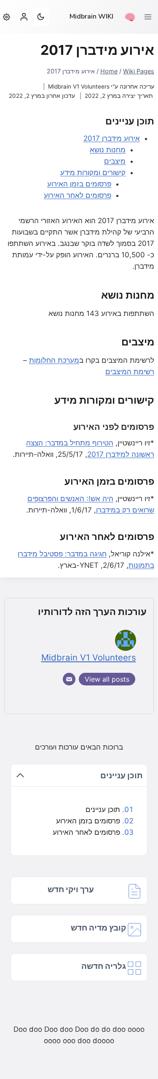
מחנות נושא (108, 150)
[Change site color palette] (40, 17)
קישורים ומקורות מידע (93, 172)
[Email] (69, 679)
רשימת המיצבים (129, 371)
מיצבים (115, 161)
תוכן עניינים (103, 809)
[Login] (24, 17)
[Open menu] (151, 16)
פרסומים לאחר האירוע (77, 195)
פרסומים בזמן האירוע (79, 184)
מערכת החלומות (54, 360)
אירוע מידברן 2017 (111, 138)
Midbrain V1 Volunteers (79, 86)
